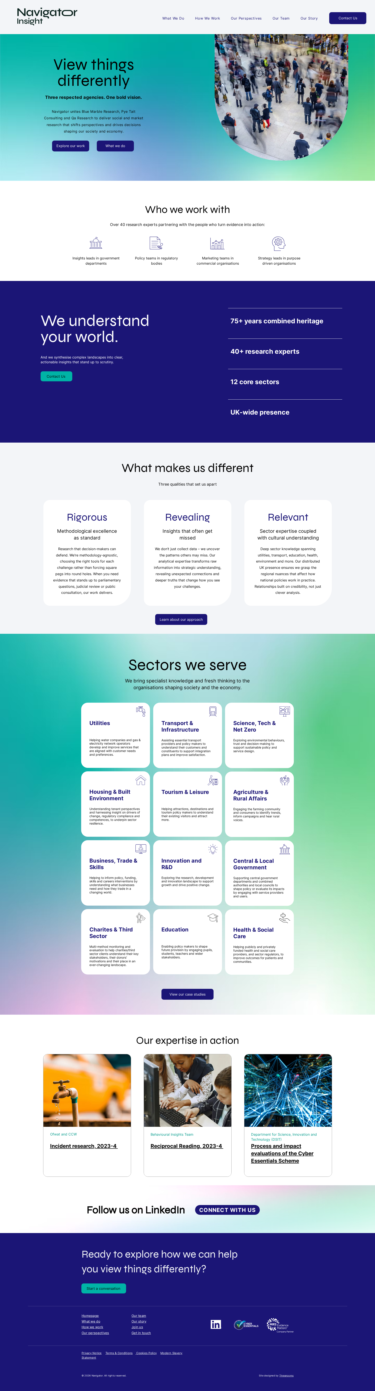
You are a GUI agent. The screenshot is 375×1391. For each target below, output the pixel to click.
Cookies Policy (146, 1353)
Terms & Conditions (119, 1353)
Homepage (90, 1316)
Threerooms (286, 1375)
